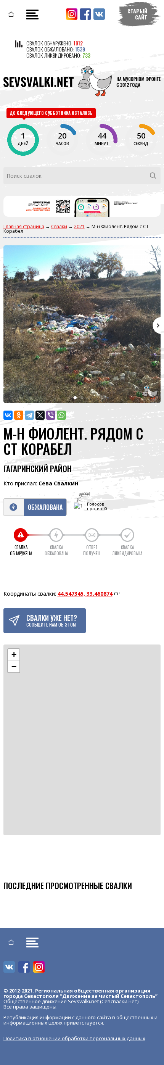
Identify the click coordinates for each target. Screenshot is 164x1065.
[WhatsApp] (61, 415)
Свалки (59, 226)
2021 (79, 226)
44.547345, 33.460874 (85, 593)
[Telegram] (29, 415)
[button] (13, 655)
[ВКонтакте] (8, 415)
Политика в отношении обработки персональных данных (74, 1038)
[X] (40, 415)
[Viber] (50, 415)
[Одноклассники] (18, 415)
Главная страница (23, 226)
